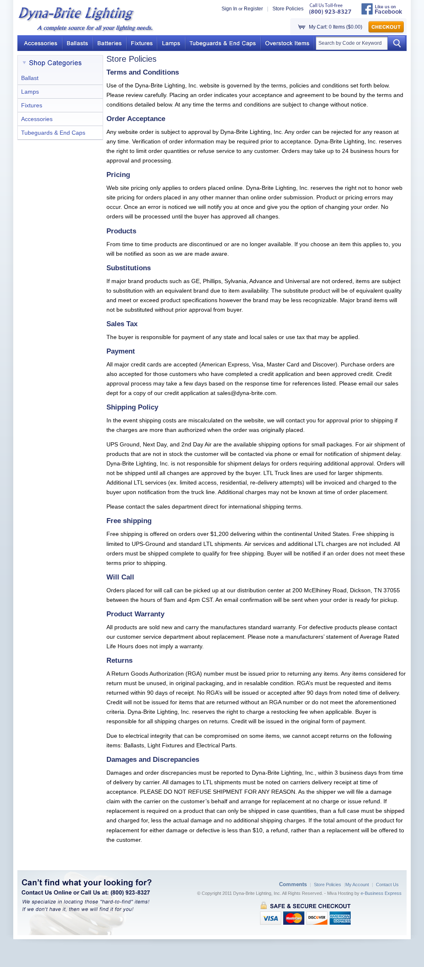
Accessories (37, 119)
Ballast (30, 78)
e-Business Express (381, 893)
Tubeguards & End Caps (53, 132)
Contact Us (387, 884)
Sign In (229, 9)
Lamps (30, 91)
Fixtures (31, 105)
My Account (357, 884)
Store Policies (288, 9)
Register (253, 9)
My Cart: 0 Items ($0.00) (335, 27)
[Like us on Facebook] (382, 13)
